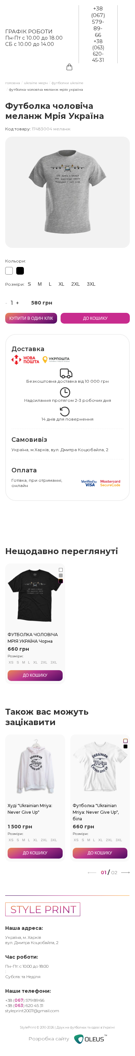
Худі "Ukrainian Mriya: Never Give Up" (30, 808)
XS (11, 662)
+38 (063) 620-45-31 (98, 50)
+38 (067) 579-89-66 (98, 21)
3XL (91, 284)
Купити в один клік (31, 318)
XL (61, 284)
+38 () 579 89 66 (24, 1000)
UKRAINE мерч (36, 83)
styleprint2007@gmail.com (32, 1010)
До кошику (95, 318)
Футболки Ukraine (67, 83)
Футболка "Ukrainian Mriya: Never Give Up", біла (96, 812)
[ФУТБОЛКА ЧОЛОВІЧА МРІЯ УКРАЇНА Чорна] (20, 271)
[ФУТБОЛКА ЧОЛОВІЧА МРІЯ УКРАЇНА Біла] (9, 271)
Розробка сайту (49, 1038)
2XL (75, 284)
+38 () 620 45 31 (24, 1005)
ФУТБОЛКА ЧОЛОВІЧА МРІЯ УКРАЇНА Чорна (33, 638)
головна (12, 83)
